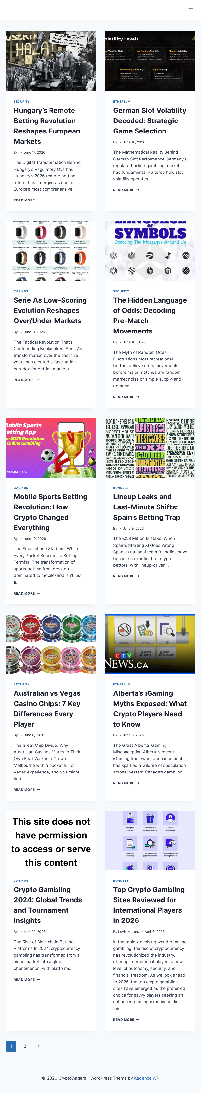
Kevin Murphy (129, 931)
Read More (27, 200)
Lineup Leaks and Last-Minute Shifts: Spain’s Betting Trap (146, 507)
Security (22, 101)
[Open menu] (190, 9)
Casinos (21, 291)
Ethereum (122, 101)
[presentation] (51, 61)
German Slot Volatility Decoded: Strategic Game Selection (149, 120)
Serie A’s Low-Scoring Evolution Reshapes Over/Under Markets (50, 310)
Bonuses (120, 488)
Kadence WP (146, 1078)
